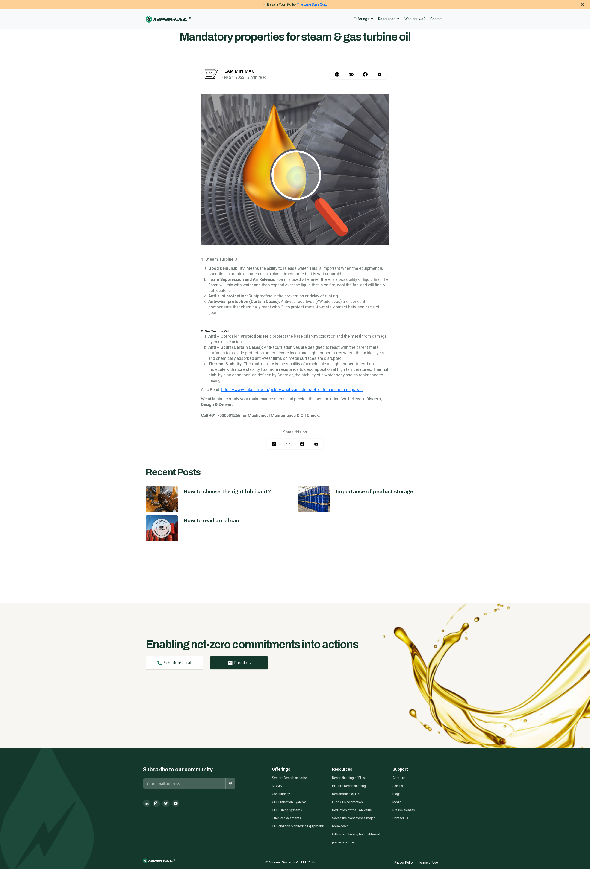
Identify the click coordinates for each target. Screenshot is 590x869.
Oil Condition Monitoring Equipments (298, 826)
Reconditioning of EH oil (349, 778)
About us (399, 778)
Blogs (396, 794)
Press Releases (403, 810)
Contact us (400, 818)
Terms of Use (428, 862)
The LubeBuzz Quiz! (312, 4)
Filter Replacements (286, 818)
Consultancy (281, 794)
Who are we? (414, 19)
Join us (397, 786)
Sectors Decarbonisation (290, 778)
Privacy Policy (404, 862)
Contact (436, 19)
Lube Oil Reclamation (347, 802)
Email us (242, 662)
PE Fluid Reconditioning (349, 786)
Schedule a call (177, 662)
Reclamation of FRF (346, 794)
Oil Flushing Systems (287, 810)
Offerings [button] (362, 19)
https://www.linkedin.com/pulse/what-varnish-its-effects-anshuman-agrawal (292, 389)
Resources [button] (387, 19)
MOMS (277, 786)
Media (396, 802)
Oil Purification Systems (289, 802)
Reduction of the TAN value (352, 810)
